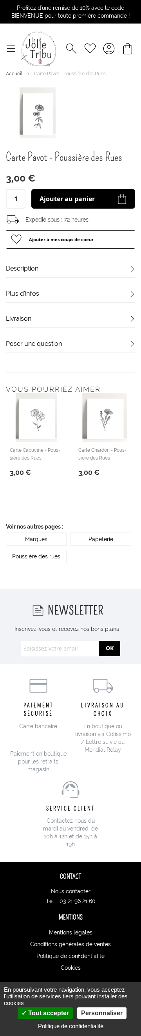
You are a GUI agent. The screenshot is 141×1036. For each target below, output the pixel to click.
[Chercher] (71, 48)
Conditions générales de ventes (70, 944)
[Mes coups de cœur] (90, 48)
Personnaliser (102, 1013)
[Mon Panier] (127, 48)
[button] (70, 239)
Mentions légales (70, 932)
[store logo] (38, 48)
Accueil (15, 73)
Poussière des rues (36, 556)
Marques (36, 539)
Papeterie (101, 539)
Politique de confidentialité (70, 956)
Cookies (71, 968)
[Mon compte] (108, 48)
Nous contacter (70, 891)
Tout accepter (48, 1013)
